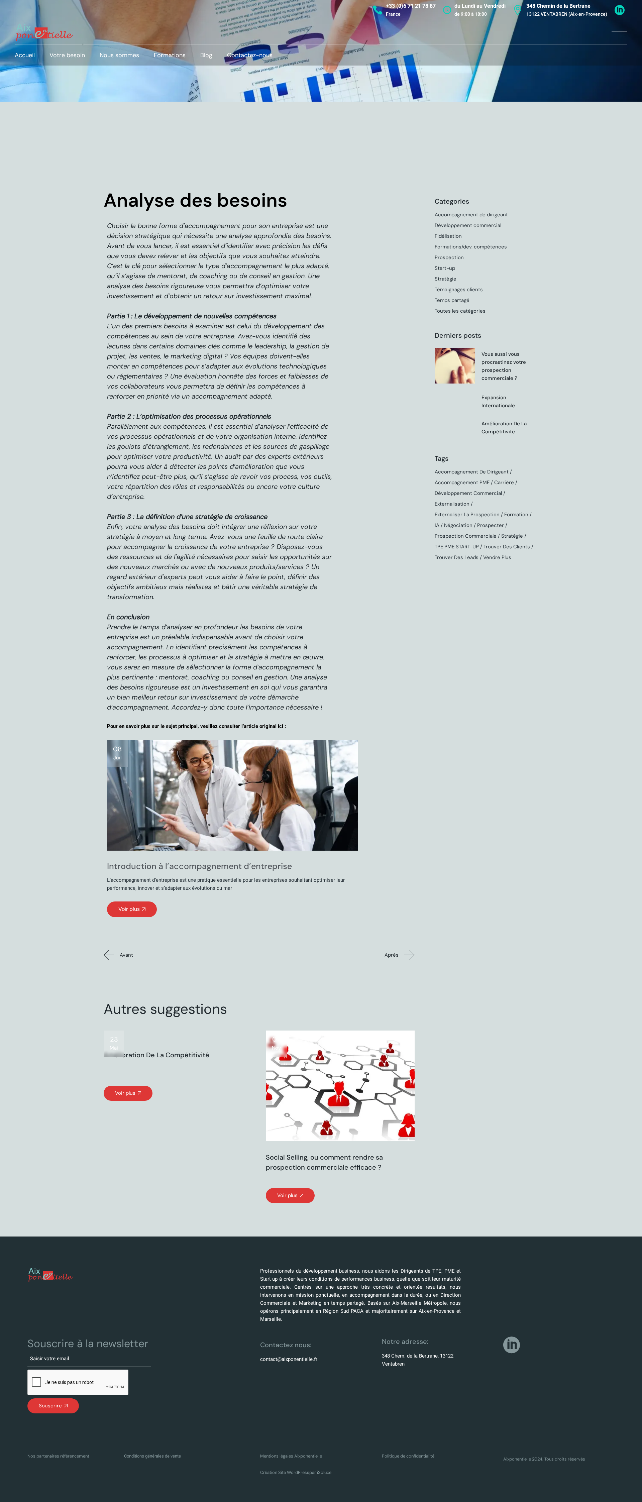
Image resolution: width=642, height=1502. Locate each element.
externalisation (452, 504)
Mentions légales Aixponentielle (291, 1456)
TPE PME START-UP (457, 546)
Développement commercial (468, 225)
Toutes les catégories (460, 311)
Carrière (504, 482)
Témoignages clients (459, 289)
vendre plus (497, 557)
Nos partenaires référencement (58, 1456)
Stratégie (445, 279)
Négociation (458, 525)
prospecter (490, 525)
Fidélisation (448, 236)
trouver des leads (456, 557)
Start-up (445, 268)
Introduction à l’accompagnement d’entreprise (199, 866)
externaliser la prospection (467, 514)
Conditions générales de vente (152, 1456)
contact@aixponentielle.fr (288, 1359)
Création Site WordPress (284, 1472)
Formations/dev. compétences (471, 246)
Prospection (449, 257)
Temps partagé (452, 300)
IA (437, 525)
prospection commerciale (466, 536)
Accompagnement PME (462, 482)
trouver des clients (507, 546)
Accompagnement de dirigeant (471, 214)
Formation (516, 514)
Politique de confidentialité (408, 1456)
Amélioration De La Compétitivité (156, 1055)
